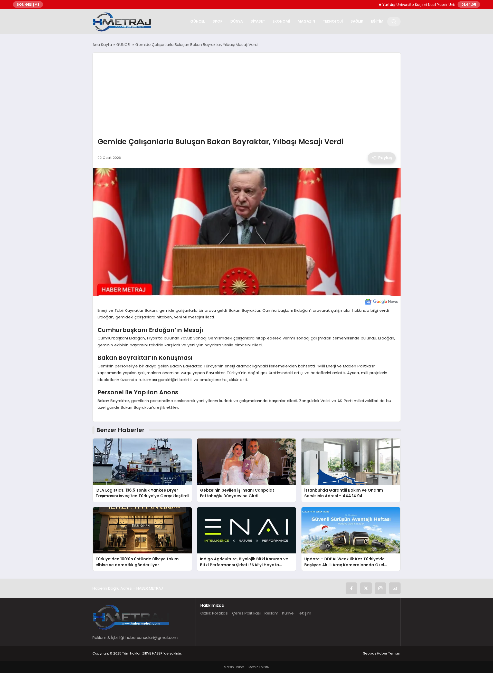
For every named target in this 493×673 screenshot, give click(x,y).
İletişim (304, 613)
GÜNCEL (197, 21)
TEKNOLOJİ (333, 21)
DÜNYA (236, 21)
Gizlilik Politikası (214, 613)
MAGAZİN (306, 21)
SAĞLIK (356, 21)
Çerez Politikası (246, 613)
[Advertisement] (247, 95)
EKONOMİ (281, 21)
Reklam (271, 613)
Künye (288, 613)
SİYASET (258, 21)
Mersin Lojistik (259, 667)
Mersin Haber (234, 667)
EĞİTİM (377, 21)
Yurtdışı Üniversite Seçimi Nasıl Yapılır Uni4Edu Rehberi (411, 4)
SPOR (218, 21)
